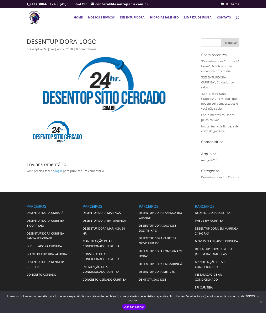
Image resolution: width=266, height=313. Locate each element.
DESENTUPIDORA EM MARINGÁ (104, 221)
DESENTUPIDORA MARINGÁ (102, 213)
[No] (261, 302)
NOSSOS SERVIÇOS (101, 17)
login (58, 171)
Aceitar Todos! (134, 306)
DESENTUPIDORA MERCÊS (157, 272)
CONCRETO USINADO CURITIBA (104, 279)
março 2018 (209, 160)
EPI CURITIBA (204, 287)
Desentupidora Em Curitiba (220, 177)
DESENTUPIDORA (132, 17)
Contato (224, 17)
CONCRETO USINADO (41, 274)
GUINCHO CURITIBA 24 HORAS (48, 254)
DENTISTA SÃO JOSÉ (152, 279)
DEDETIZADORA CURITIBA (44, 246)
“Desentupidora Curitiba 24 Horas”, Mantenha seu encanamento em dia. (220, 66)
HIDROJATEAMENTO (164, 17)
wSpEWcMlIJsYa (43, 49)
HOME (78, 17)
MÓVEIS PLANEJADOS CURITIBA (216, 241)
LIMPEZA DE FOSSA (198, 17)
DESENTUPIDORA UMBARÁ (45, 213)
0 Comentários (86, 49)
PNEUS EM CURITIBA (209, 221)
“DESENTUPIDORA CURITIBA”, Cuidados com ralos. (218, 82)
